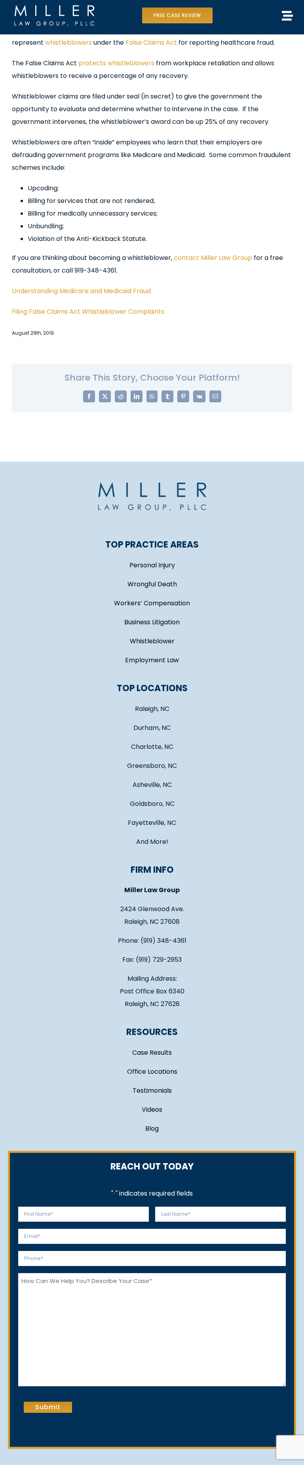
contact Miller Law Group (213, 257)
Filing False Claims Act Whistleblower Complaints (88, 311)
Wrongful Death (152, 584)
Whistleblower (152, 641)
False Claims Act (151, 42)
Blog (152, 1128)
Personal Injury (152, 565)
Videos (152, 1109)
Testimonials (152, 1090)
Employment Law (152, 660)
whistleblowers (68, 42)
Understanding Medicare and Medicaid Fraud (81, 291)
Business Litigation (152, 622)
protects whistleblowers (116, 63)
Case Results (152, 1052)
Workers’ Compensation (152, 603)
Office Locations (152, 1071)
